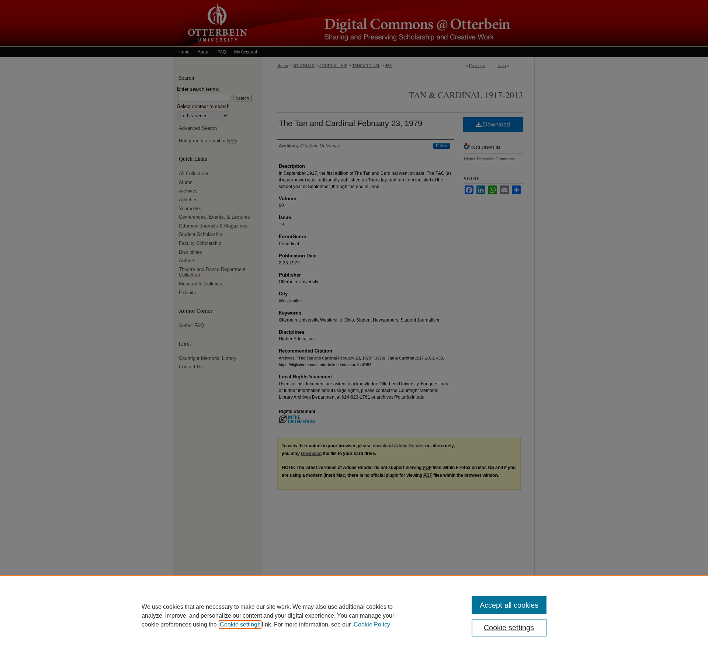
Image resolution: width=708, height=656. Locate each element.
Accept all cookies (509, 605)
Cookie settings (240, 624)
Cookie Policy (372, 624)
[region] (354, 615)
